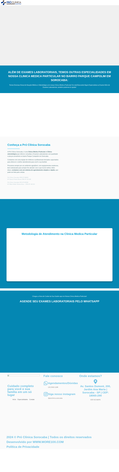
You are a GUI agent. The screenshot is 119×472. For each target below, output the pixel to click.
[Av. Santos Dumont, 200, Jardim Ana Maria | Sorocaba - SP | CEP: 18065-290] (95, 381)
